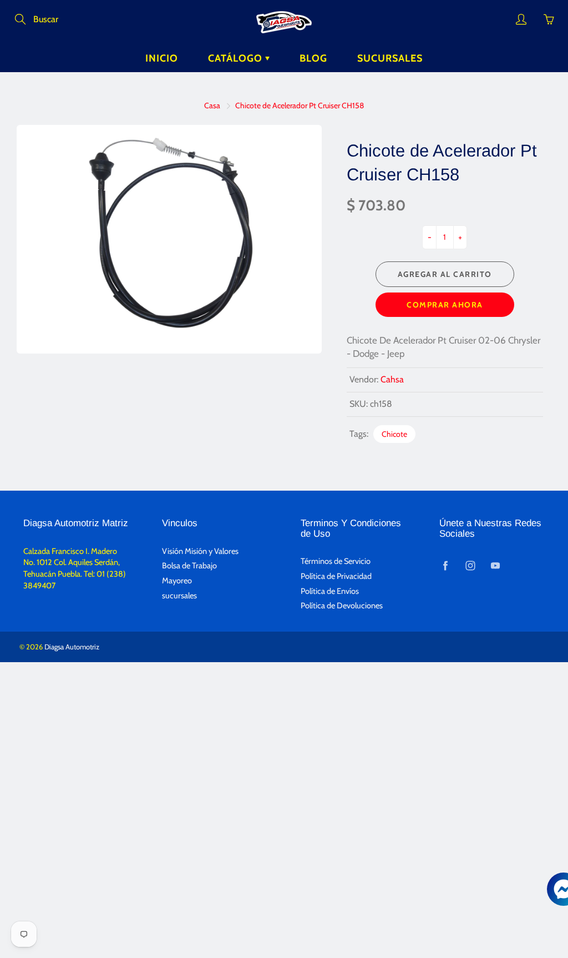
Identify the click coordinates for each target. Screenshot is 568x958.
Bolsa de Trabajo (189, 566)
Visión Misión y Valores (200, 551)
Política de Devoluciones (342, 606)
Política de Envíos (330, 591)
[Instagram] (470, 565)
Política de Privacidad (336, 576)
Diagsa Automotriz (71, 646)
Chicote (394, 434)
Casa (212, 105)
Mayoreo (177, 581)
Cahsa (392, 379)
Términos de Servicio (336, 561)
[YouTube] (495, 565)
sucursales (179, 596)
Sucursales (390, 58)
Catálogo (236, 58)
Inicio (161, 58)
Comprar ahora (445, 305)
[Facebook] (445, 565)
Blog (313, 58)
